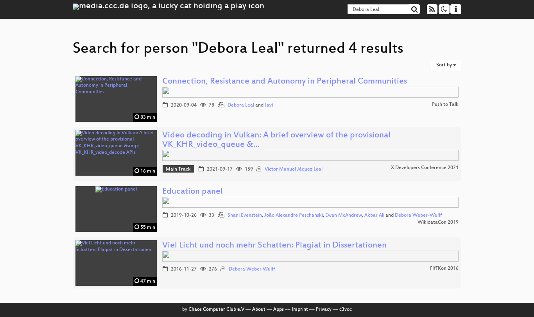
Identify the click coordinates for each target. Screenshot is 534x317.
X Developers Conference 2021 (425, 168)
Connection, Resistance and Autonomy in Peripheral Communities (284, 82)
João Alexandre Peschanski (293, 215)
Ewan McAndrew (343, 215)
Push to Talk (445, 104)
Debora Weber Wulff (252, 269)
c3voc (345, 309)
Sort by (444, 65)
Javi (269, 105)
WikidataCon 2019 (438, 222)
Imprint (300, 309)
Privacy (324, 309)
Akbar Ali (374, 215)
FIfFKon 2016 (444, 268)
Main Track (178, 169)
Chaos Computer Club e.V (216, 309)
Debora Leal (241, 105)
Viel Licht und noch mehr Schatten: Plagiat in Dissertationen (274, 246)
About (258, 309)
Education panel (192, 192)
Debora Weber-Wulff (418, 215)
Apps (278, 309)
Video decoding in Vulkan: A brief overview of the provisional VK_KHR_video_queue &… (276, 140)
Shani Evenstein (245, 215)
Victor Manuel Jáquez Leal (294, 169)
